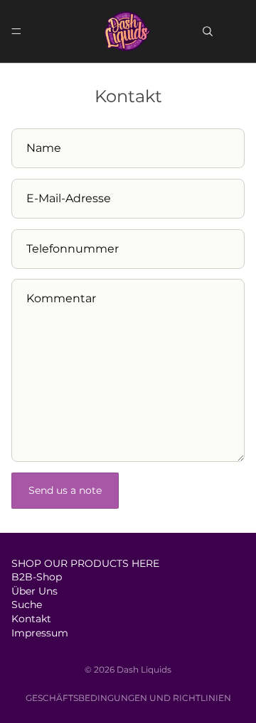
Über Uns (34, 591)
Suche (26, 604)
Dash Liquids (144, 669)
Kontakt (31, 618)
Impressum (39, 632)
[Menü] (16, 31)
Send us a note (65, 490)
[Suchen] (207, 31)
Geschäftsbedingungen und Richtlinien (128, 697)
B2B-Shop (36, 576)
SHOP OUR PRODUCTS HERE (85, 562)
